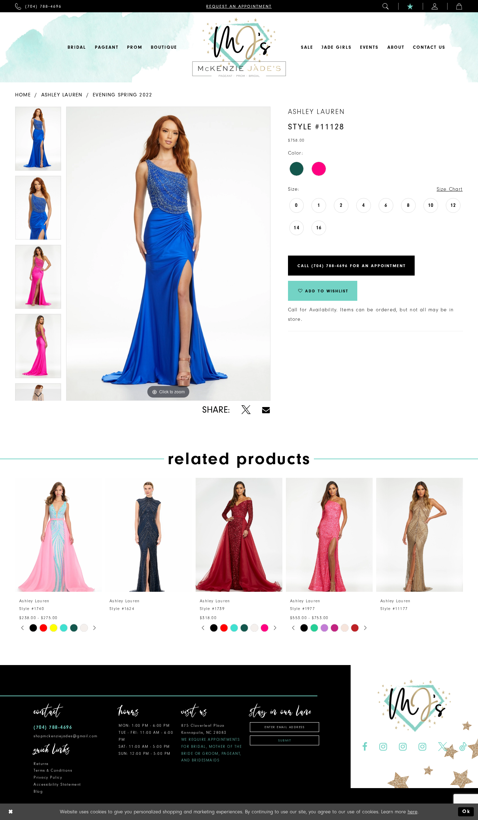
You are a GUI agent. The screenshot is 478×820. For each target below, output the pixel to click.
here (412, 812)
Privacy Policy (48, 777)
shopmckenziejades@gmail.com (66, 736)
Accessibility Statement (57, 784)
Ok (466, 812)
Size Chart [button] (450, 189)
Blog (38, 791)
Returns (41, 763)
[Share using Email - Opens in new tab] (266, 410)
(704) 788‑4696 (53, 727)
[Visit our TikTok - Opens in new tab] (462, 747)
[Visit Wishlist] (410, 6)
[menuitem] (38, 6)
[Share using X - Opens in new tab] (246, 410)
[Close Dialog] (10, 812)
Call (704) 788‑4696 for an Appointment (351, 265)
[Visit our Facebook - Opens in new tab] (365, 747)
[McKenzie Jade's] (239, 47)
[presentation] (58, 535)
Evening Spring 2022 (122, 95)
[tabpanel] (38, 141)
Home (23, 95)
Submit (284, 740)
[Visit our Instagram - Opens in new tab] (383, 747)
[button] (386, 6)
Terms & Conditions (53, 770)
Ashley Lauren (62, 95)
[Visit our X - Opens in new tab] (442, 747)
